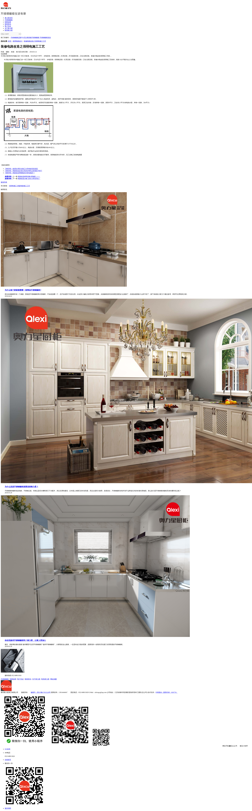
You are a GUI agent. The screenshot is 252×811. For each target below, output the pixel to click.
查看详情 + (9, 176)
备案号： (34, 692)
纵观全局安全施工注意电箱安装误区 (21, 169)
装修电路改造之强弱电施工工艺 (35, 41)
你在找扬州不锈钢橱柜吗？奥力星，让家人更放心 (25, 640)
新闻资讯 (8, 24)
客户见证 (8, 26)
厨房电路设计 (18, 41)
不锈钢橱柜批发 (45, 37)
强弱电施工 (13, 186)
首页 (10, 41)
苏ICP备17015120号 (43, 692)
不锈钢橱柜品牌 (16, 37)
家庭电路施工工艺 (23, 186)
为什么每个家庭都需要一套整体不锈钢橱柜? (23, 290)
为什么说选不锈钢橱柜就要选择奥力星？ (21, 487)
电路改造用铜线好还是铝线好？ (20, 173)
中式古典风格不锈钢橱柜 (30, 37)
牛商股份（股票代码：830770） (167, 692)
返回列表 (4, 182)
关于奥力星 (9, 28)
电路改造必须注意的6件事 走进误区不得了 (23, 171)
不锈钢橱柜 (9, 20)
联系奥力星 (9, 30)
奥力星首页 (9, 18)
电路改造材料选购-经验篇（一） (29, 176)
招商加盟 (8, 22)
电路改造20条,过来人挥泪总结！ (29, 178)
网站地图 (53, 679)
